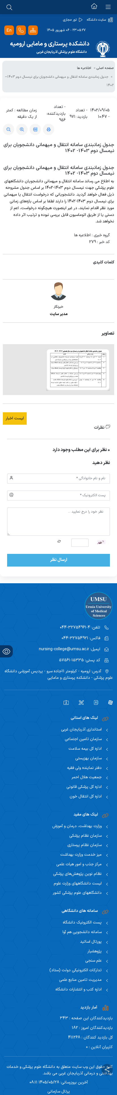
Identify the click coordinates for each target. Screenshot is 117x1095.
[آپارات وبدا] (108, 702)
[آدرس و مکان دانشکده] (21, 30)
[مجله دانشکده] (79, 702)
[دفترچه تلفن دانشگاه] (93, 702)
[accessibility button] (6, 651)
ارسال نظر (58, 560)
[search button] (9, 7)
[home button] (94, 7)
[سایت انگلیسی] (9, 30)
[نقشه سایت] (33, 30)
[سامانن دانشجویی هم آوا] (64, 702)
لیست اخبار (15, 418)
